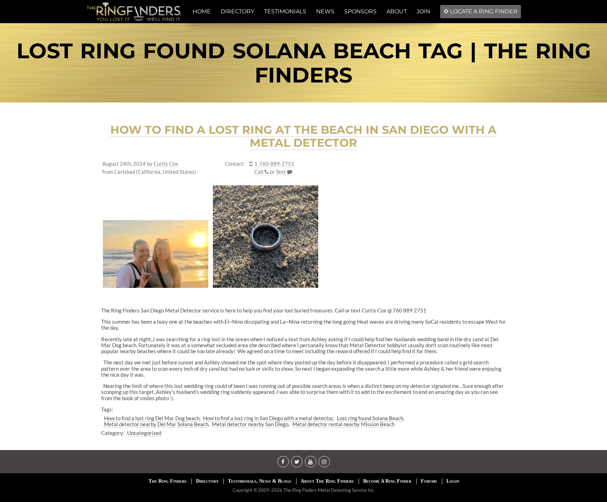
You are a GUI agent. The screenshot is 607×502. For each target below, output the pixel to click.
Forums (429, 481)
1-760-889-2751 (274, 164)
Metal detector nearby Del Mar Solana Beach (156, 424)
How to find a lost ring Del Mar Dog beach (152, 418)
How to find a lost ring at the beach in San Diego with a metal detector (303, 136)
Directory (207, 481)
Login (452, 481)
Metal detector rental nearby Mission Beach (343, 424)
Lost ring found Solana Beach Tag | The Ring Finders (304, 63)
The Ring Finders (168, 481)
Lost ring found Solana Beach (370, 418)
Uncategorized (144, 433)
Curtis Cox (166, 164)
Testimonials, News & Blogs (259, 481)
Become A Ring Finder (387, 481)
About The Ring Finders (327, 481)
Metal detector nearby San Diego (250, 424)
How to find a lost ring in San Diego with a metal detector (268, 418)
